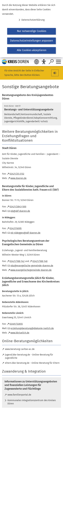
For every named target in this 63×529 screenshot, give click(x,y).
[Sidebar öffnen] (58, 61)
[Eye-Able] (43, 61)
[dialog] (31, 28)
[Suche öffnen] (51, 61)
